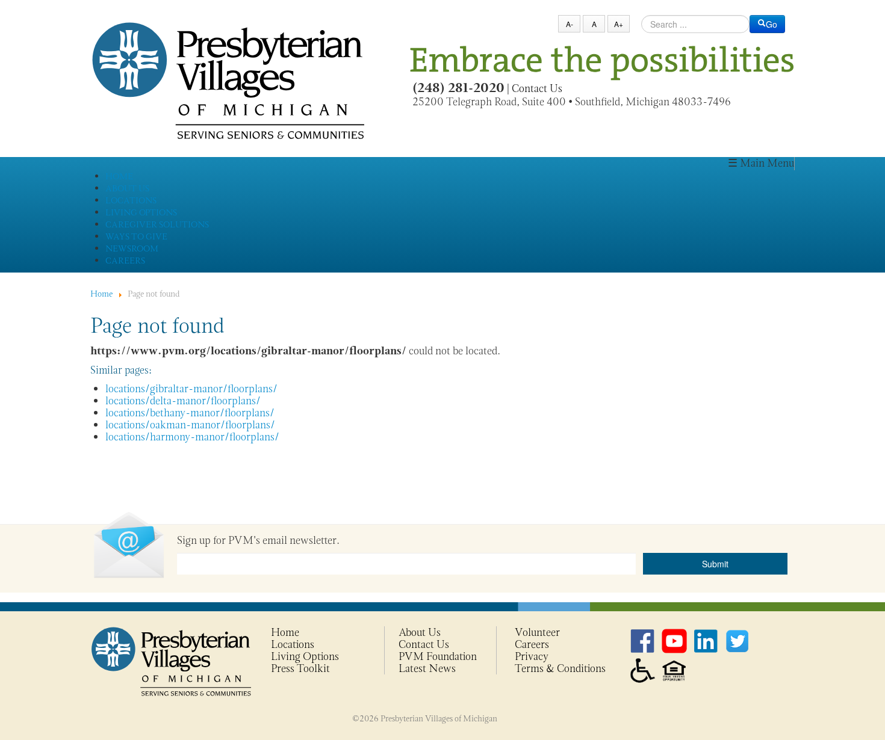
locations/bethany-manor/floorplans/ (190, 412)
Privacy (531, 656)
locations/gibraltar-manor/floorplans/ (191, 388)
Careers (532, 644)
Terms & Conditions (560, 668)
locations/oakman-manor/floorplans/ (190, 425)
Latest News (427, 668)
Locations (292, 644)
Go (771, 24)
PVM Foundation (438, 656)
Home (285, 632)
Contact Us (537, 88)
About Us (420, 632)
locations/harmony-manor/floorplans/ (192, 437)
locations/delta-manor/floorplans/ (183, 400)
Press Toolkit (300, 668)
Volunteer (537, 632)
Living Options (305, 656)
